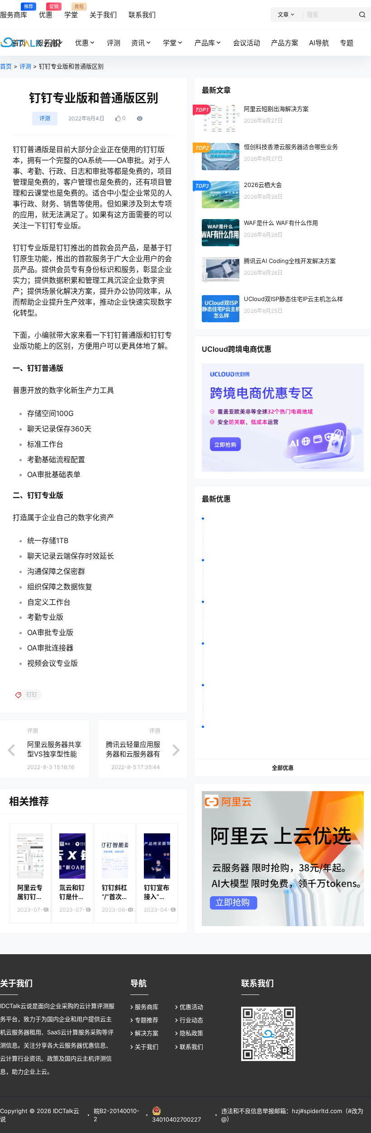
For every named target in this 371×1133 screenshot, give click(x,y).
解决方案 (146, 1033)
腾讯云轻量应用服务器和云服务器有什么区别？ (133, 754)
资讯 (138, 42)
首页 (6, 66)
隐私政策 (191, 1033)
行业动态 (191, 1019)
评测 (25, 66)
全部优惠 (283, 768)
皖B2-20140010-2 (116, 1115)
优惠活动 (191, 1006)
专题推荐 (146, 1019)
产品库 (205, 42)
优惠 (82, 42)
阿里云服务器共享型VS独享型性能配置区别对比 (54, 754)
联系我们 (191, 1046)
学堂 (169, 42)
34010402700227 (176, 1119)
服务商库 (146, 1006)
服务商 (47, 42)
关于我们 (146, 1046)
